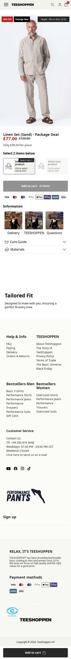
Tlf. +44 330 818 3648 (20, 442)
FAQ (9, 344)
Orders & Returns (18, 356)
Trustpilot (35, 603)
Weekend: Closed (17, 451)
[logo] (22, 4)
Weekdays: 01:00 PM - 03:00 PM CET (29, 447)
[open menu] (6, 5)
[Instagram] (22, 468)
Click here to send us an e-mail (26, 455)
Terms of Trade (46, 360)
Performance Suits (18, 412)
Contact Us (13, 438)
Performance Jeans (18, 399)
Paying (10, 348)
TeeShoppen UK (45, 642)
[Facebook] (15, 468)
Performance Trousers (14, 405)
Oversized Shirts (47, 395)
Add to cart (33, 652)
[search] (52, 5)
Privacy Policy (45, 356)
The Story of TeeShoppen (44, 350)
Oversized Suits (46, 411)
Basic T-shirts (15, 391)
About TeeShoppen (48, 344)
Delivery (11, 352)
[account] (60, 5)
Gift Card (12, 416)
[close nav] (4, 15)
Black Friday (44, 369)
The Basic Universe (48, 364)
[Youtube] (8, 468)
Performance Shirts (19, 395)
